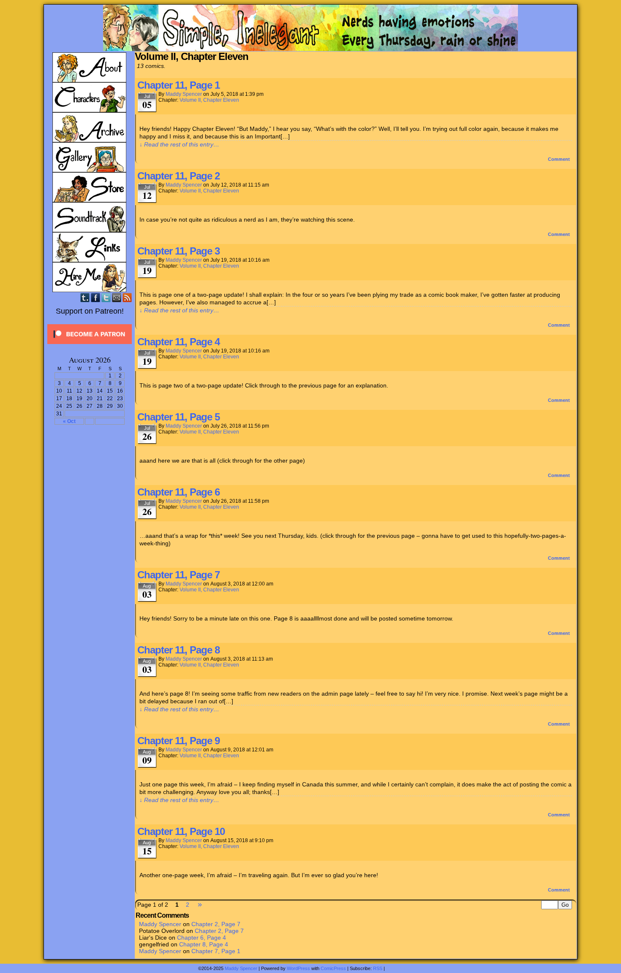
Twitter (106, 297)
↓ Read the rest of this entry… (179, 144)
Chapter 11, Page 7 (178, 574)
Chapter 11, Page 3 (178, 251)
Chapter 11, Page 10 (181, 831)
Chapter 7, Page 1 (215, 951)
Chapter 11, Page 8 (178, 650)
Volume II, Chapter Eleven (209, 100)
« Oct (69, 421)
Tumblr (85, 297)
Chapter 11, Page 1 (178, 85)
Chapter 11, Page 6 (178, 492)
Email (117, 297)
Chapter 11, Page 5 (178, 417)
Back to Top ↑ (400, 968)
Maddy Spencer (184, 94)
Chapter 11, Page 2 (178, 176)
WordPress (298, 968)
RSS (127, 297)
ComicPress (333, 968)
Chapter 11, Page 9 (178, 740)
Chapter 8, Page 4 (203, 944)
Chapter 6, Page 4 (201, 937)
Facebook (95, 297)
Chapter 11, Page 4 (178, 341)
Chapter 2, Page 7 (215, 924)
